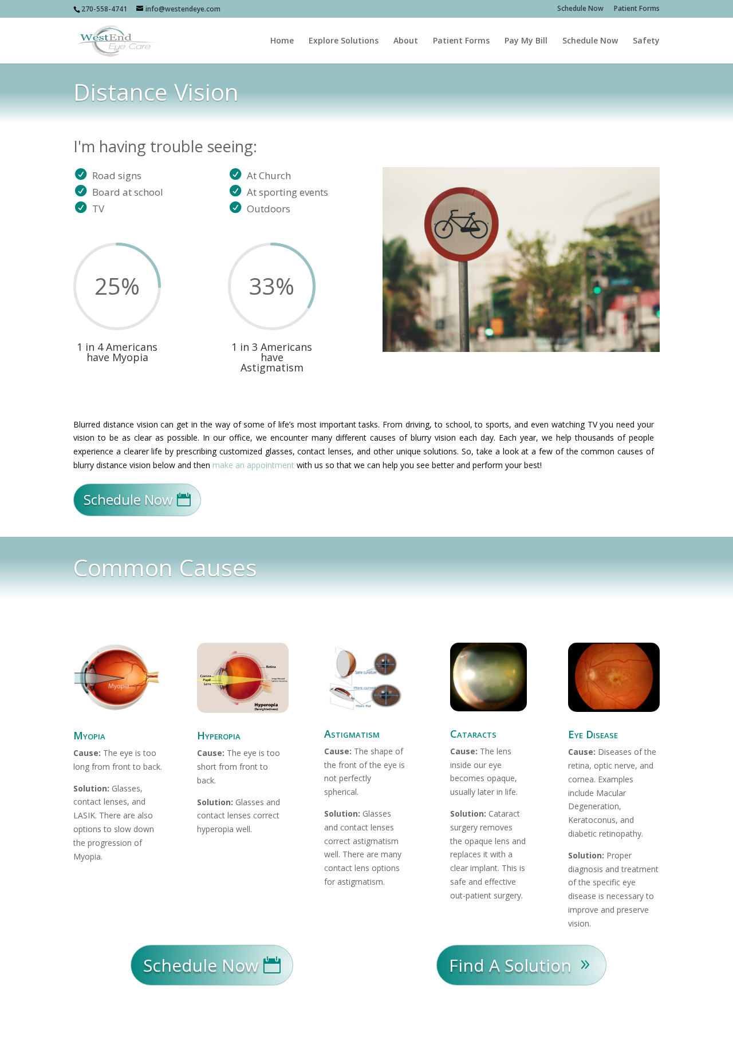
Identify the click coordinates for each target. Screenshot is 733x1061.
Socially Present (154, 1044)
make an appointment (253, 465)
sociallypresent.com (284, 1044)
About (405, 41)
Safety (646, 41)
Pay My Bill (526, 41)
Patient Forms (637, 9)
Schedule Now (580, 9)
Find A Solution (510, 965)
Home (282, 41)
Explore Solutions (344, 41)
